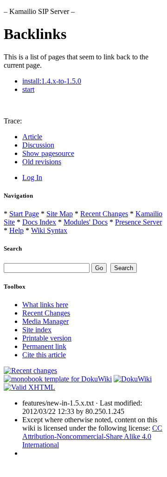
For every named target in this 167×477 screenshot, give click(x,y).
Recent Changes (104, 214)
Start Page (24, 214)
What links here (45, 305)
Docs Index (39, 222)
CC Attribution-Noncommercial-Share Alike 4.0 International (92, 436)
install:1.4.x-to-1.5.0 (51, 81)
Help (16, 230)
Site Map (59, 214)
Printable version (46, 338)
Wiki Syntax (49, 230)
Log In (32, 177)
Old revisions (41, 162)
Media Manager (45, 321)
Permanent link (44, 346)
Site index (36, 330)
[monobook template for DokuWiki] (58, 379)
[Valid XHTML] (29, 387)
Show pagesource (48, 153)
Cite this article (44, 355)
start (28, 89)
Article (32, 137)
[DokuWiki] (133, 379)
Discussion (38, 145)
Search (13, 248)
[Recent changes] (30, 370)
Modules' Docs (86, 222)
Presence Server (138, 222)
